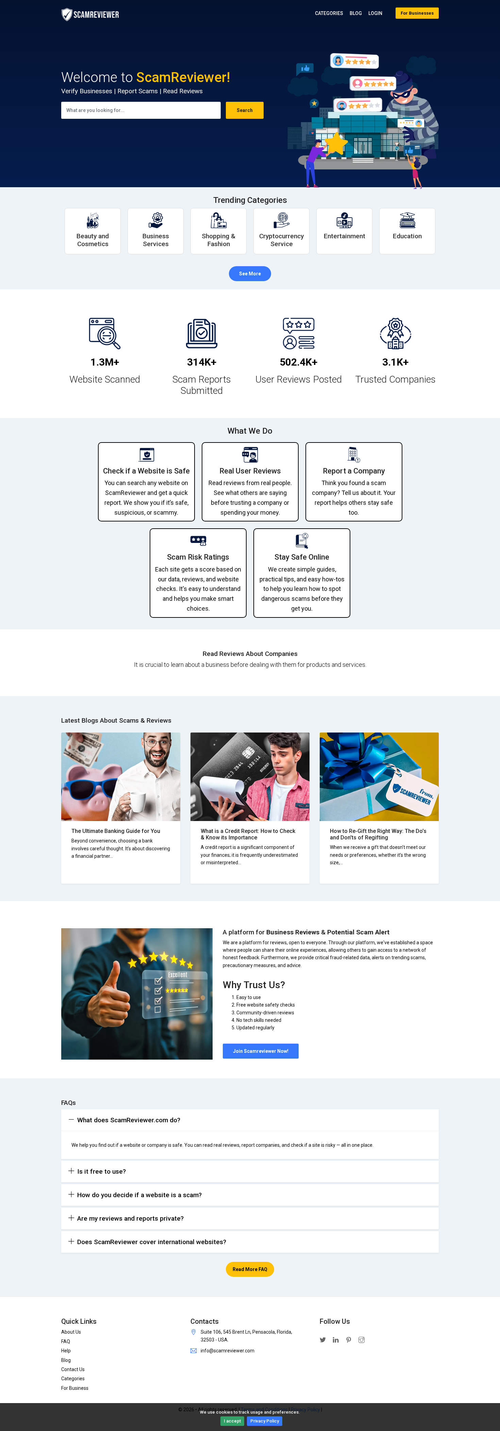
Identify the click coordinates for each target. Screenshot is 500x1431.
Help (66, 1350)
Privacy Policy (264, 1421)
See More (250, 273)
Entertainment (344, 236)
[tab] (250, 1120)
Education (407, 236)
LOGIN (375, 13)
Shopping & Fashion (218, 240)
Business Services (156, 240)
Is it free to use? (101, 1171)
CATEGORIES (329, 13)
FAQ (65, 1341)
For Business (74, 1388)
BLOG (356, 13)
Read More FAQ (250, 1269)
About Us (71, 1332)
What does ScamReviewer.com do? (128, 1120)
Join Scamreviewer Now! (260, 1051)
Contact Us (73, 1369)
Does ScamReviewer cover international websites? (151, 1242)
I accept (232, 1421)
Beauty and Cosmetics (93, 240)
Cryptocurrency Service (281, 240)
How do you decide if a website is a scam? (139, 1195)
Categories (73, 1378)
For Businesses (417, 13)
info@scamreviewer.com (227, 1350)
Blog (66, 1360)
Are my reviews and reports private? (130, 1218)
